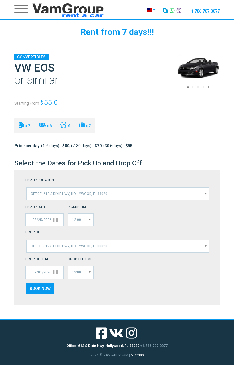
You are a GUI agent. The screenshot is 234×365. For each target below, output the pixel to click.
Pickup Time (78, 207)
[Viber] (179, 10)
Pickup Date (35, 207)
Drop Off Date (38, 259)
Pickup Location (39, 180)
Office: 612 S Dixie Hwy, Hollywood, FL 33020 (102, 346)
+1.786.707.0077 (204, 11)
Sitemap (137, 355)
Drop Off (33, 232)
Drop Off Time (80, 259)
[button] (182, 68)
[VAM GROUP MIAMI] (68, 10)
